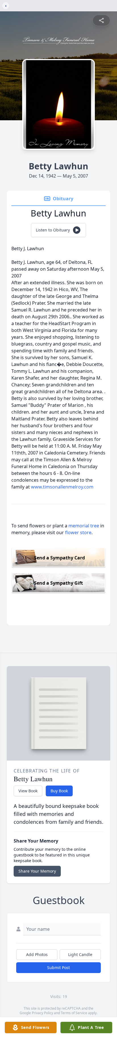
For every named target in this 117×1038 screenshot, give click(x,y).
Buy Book (59, 790)
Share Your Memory (37, 871)
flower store (78, 532)
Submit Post (58, 967)
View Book (27, 790)
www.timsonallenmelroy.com (62, 487)
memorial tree (83, 526)
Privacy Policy (42, 1012)
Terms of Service (74, 1012)
